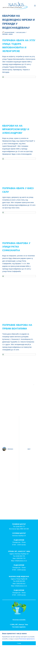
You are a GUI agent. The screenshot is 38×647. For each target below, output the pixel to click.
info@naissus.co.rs (21, 560)
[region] (19, 639)
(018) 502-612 (21, 583)
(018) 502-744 (20, 556)
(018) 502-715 (21, 558)
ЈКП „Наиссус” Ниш (21, 624)
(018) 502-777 (20, 526)
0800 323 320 (24, 529)
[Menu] (35, 5)
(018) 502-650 (20, 581)
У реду (19, 643)
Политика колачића (19, 619)
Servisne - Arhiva (7, 34)
